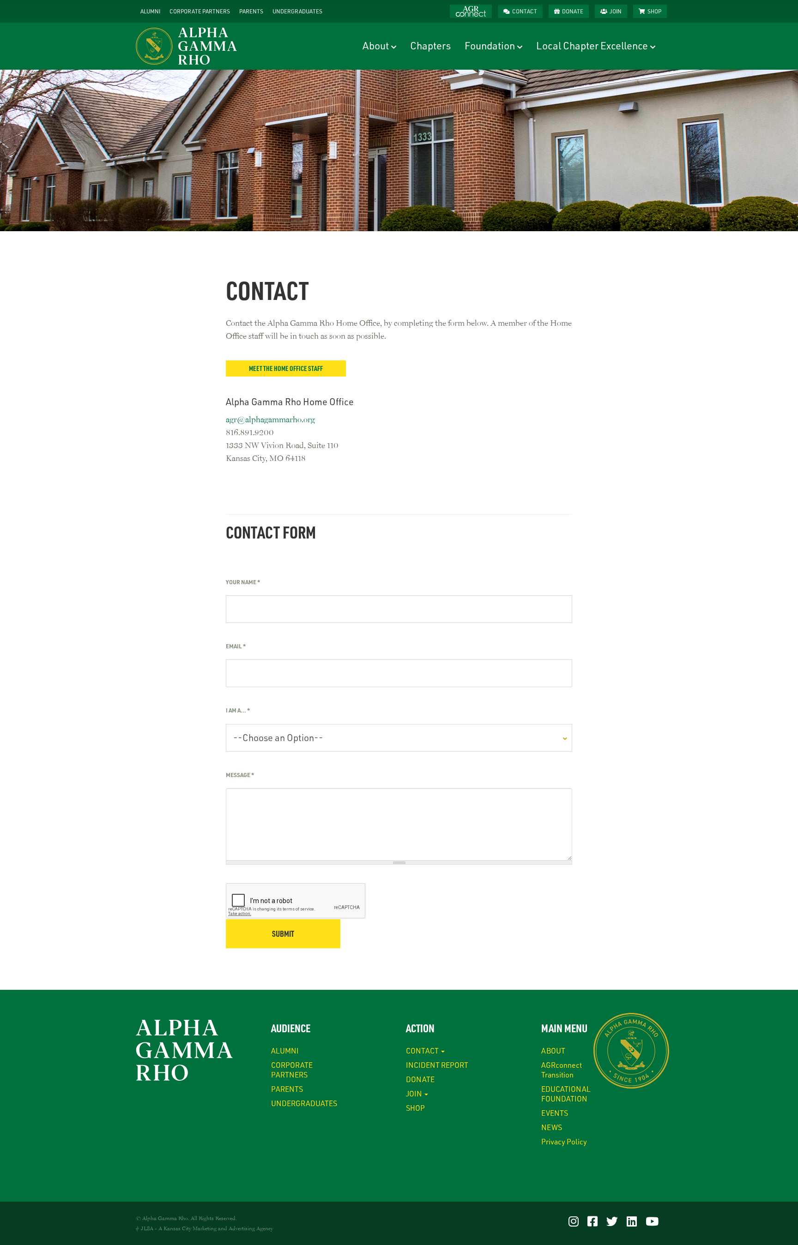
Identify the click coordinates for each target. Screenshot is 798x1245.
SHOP (654, 11)
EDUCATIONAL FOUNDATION (566, 1093)
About (376, 45)
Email (236, 646)
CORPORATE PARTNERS (199, 11)
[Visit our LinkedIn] (632, 1221)
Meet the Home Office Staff (286, 368)
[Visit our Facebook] (592, 1221)
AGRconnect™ (471, 11)
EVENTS (554, 1113)
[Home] (190, 46)
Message (240, 774)
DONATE (572, 11)
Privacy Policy (564, 1141)
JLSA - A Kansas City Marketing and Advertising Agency (207, 1228)
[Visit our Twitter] (612, 1221)
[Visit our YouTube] (652, 1221)
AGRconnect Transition (561, 1069)
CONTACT (524, 11)
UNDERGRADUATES (297, 11)
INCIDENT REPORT (437, 1065)
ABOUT (553, 1050)
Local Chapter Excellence (592, 45)
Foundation (490, 45)
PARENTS (251, 11)
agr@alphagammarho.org (270, 419)
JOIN (616, 11)
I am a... (238, 710)
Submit (283, 933)
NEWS (551, 1127)
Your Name (243, 582)
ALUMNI (150, 11)
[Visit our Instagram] (573, 1221)
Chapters (430, 45)
